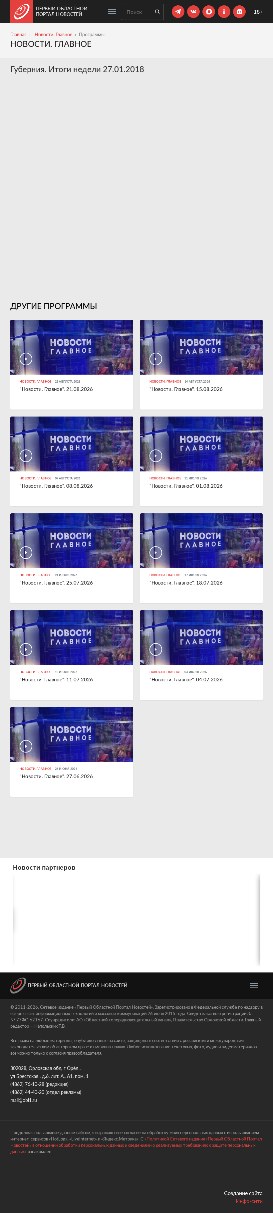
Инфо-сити (249, 1201)
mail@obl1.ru (23, 1100)
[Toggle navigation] (112, 11)
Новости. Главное (53, 34)
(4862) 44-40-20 (27, 1092)
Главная (18, 34)
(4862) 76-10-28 (27, 1084)
